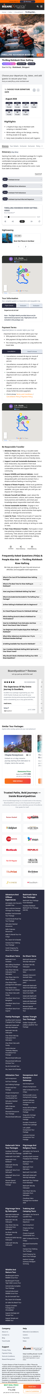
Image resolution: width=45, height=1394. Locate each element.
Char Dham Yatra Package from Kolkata (12, 989)
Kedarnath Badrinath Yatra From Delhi (29, 992)
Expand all (38, 174)
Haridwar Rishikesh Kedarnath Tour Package (13, 1152)
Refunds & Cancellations (31, 1332)
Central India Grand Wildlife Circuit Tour (11, 1292)
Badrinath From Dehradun (28, 1168)
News (24, 1341)
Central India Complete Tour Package (12, 1287)
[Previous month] (34, 90)
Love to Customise (32, 1391)
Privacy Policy (6, 1350)
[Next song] (31, 221)
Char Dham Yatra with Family (12, 994)
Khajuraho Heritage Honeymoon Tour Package (29, 1117)
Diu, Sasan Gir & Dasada (13, 940)
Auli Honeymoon (10, 1078)
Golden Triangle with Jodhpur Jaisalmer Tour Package (30, 1025)
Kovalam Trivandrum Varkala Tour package (30, 1123)
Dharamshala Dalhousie (13, 1058)
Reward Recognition (8, 1359)
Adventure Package (9, 64)
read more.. (8, 703)
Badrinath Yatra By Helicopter (11, 1031)
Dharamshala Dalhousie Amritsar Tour (13, 1062)
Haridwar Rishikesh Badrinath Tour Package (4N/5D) (30, 908)
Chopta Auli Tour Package (10, 1089)
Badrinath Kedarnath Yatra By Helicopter (29, 960)
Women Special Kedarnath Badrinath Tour (29, 1008)
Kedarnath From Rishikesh (10, 1161)
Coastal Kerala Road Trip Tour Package (13, 920)
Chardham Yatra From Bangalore (12, 999)
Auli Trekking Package (12, 1084)
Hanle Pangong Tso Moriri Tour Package (11, 949)
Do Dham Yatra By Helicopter (29, 966)
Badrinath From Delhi (30, 1172)
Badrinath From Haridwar (10, 960)
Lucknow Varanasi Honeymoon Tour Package (29, 1137)
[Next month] (38, 90)
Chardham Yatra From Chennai (12, 1004)
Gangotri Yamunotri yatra (29, 981)
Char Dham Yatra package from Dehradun (13, 983)
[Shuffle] (5, 221)
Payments (26, 1338)
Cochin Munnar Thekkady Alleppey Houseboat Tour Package (11, 1051)
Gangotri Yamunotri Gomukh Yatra (29, 976)
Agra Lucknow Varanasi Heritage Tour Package (13, 909)
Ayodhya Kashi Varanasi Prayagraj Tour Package (13, 1021)
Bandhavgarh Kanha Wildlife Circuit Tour (12, 1277)
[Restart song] (39, 221)
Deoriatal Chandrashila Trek (30, 1245)
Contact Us (5, 1335)
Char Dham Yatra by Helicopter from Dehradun (11, 972)
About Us (5, 1332)
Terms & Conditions (8, 1356)
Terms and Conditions (24, 394)
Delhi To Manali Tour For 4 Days (13, 935)
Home (4, 12)
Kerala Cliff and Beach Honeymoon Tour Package (30, 1110)
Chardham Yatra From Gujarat (12, 1010)
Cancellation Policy (13, 397)
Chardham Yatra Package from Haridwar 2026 (30, 1200)
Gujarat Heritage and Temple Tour (12, 1314)
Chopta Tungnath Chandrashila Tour (11, 1097)
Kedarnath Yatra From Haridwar (12, 1176)
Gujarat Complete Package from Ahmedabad (11, 1308)
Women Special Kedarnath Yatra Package (10, 1182)
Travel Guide (6, 1341)
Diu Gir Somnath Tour (12, 1066)
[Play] (22, 221)
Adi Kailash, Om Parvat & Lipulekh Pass (13, 904)
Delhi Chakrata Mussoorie (10, 930)
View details (17, 781)
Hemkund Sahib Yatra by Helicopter (13, 1239)
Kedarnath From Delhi (12, 1156)
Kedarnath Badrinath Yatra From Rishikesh (29, 1002)
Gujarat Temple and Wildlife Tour (11, 1319)
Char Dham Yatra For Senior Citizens (12, 978)
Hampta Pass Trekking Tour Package (12, 944)
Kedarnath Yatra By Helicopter (11, 1166)
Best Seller (31, 64)
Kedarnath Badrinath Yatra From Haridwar (29, 997)
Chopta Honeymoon (12, 1093)
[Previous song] (13, 221)
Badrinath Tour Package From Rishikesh (30, 901)
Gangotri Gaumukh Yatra (29, 971)
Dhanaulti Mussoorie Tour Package (12, 1113)
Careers (25, 1335)
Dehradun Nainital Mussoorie (11, 925)
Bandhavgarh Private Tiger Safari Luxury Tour (13, 1282)
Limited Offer (21, 64)
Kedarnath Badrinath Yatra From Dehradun (30, 987)
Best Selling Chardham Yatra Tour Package (12, 966)
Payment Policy (27, 397)
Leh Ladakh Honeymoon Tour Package (28, 1130)
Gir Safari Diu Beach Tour (13, 1303)
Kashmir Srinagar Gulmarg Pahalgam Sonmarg (29, 1261)
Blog (3, 1338)
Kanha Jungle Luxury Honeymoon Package (30, 1096)
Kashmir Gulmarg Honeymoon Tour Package (28, 1102)
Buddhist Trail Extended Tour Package (13, 915)
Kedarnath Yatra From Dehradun (12, 1171)
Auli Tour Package (11, 1081)
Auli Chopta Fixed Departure (28, 1221)
